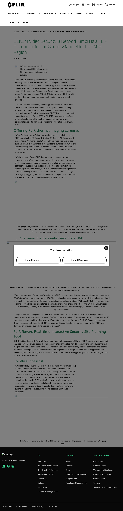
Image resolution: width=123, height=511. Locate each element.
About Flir (42, 461)
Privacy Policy (7, 507)
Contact (11, 22)
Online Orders (99, 479)
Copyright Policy (37, 507)
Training (96, 483)
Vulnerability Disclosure (103, 470)
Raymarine (42, 487)
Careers (69, 466)
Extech (41, 483)
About (103, 13)
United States (32, 260)
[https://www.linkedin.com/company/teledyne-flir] (3, 466)
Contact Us (98, 461)
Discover (64, 13)
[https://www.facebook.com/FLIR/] (8, 466)
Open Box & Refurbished (76, 474)
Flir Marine (42, 479)
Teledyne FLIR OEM (46, 474)
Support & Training (84, 13)
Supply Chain (71, 479)
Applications (13, 13)
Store (25, 22)
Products (48, 13)
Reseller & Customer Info (76, 483)
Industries (32, 13)
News (68, 461)
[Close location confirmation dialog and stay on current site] (106, 248)
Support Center (99, 466)
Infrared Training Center (48, 492)
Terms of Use (52, 507)
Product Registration (102, 474)
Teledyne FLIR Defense (48, 470)
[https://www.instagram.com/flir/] (13, 466)
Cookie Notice (21, 507)
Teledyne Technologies (48, 466)
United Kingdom (79, 260)
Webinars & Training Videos (105, 487)
